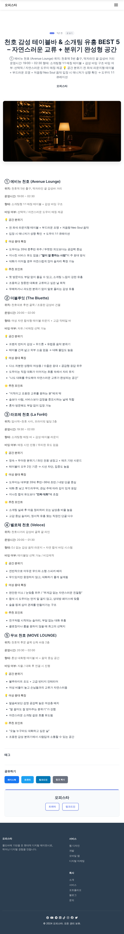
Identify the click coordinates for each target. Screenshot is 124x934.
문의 (71, 900)
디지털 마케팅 (77, 860)
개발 (71, 850)
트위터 (27, 779)
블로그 (73, 895)
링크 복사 (60, 779)
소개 (71, 879)
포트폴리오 (75, 890)
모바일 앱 (74, 855)
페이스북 (12, 779)
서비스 (73, 884)
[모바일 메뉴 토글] (116, 4)
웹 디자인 (74, 845)
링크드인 (43, 779)
